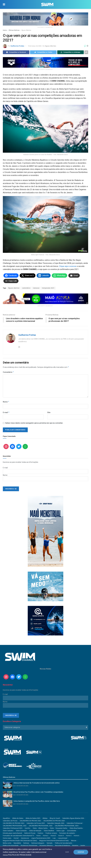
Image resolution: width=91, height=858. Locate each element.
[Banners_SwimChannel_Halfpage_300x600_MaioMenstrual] (45, 531)
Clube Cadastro (8, 831)
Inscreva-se (25, 838)
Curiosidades (71, 831)
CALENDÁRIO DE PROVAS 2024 (13, 823)
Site (48, 412)
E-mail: (5, 468)
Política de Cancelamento (63, 843)
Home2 (16, 838)
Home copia (7, 838)
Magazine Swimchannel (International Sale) (54, 840)
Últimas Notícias (14, 30)
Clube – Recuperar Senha (58, 828)
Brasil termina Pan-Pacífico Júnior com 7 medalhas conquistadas (38, 792)
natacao (36, 288)
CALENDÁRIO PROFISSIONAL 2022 (14, 826)
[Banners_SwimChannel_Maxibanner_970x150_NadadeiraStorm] (45, 19)
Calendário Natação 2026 (55, 823)
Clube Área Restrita (76, 828)
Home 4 (61, 835)
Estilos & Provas (29, 833)
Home (5, 30)
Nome (6, 402)
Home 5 (68, 835)
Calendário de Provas (10, 821)
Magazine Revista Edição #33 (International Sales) (20, 840)
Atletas (45, 818)
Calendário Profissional (74, 823)
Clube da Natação (35, 831)
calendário (26, 288)
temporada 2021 (48, 288)
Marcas (73, 840)
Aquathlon (6, 818)
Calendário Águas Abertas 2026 (73, 818)
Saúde (82, 845)
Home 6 (76, 835)
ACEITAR (81, 852)
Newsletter (17, 843)
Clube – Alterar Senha (40, 828)
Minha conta (7, 843)
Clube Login (60, 831)
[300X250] (45, 621)
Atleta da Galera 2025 (33, 818)
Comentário (8, 372)
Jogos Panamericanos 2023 (40, 838)
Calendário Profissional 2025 (12, 828)
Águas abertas (13, 288)
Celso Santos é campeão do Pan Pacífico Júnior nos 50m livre (37, 801)
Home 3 (53, 835)
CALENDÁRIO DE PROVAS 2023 (54, 821)
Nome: (5, 475)
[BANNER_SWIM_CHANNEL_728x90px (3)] (45, 62)
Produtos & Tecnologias (29, 845)
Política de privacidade (10, 845)
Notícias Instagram (37, 843)
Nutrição (49, 843)
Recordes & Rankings (62, 845)
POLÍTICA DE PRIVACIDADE (19, 855)
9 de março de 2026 (34, 46)
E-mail (6, 412)
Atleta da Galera (17, 818)
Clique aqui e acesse (67, 266)
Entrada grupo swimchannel (12, 833)
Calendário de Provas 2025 (36, 823)
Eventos (40, 833)
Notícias (26, 843)
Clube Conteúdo (21, 831)
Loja (54, 838)
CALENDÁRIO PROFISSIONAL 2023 (40, 826)
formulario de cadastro (67, 833)
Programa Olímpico (46, 845)
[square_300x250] (45, 586)
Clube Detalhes (49, 831)
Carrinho (27, 828)
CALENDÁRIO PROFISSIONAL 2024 (66, 826)
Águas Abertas (26, 30)
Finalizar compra (51, 833)
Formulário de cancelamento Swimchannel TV (18, 835)
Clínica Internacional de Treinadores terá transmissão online (37, 783)
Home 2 (45, 835)
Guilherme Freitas (17, 46)
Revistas (75, 845)
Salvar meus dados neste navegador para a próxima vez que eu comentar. (34, 423)
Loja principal (62, 838)
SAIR (67, 852)
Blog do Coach (55, 818)
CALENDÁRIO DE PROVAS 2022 (30, 821)
